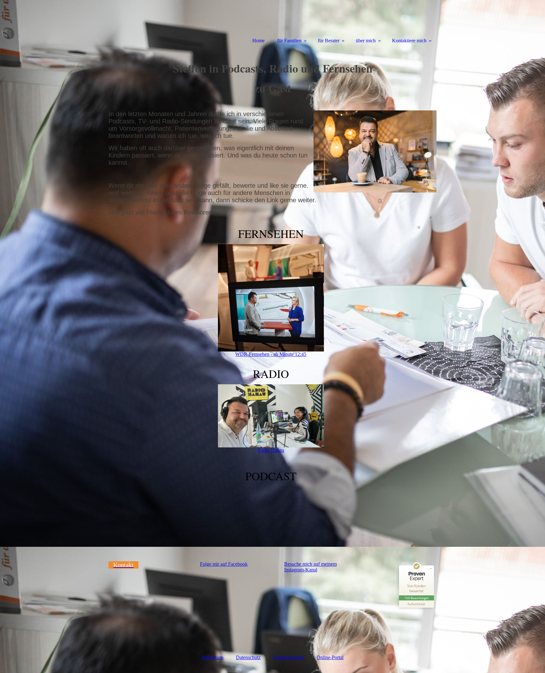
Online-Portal (330, 657)
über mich (366, 40)
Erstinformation (288, 657)
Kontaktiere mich (409, 40)
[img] (136, 23)
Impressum (212, 657)
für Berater (328, 40)
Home (258, 40)
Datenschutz (248, 657)
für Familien (289, 40)
